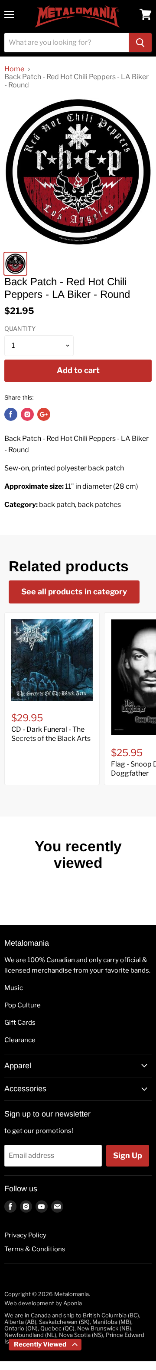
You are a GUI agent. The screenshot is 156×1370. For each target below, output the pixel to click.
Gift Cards (20, 1023)
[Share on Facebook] (10, 414)
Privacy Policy (25, 1235)
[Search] (140, 42)
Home (14, 69)
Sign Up (127, 1155)
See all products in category (74, 591)
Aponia (72, 1303)
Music (13, 988)
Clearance (20, 1040)
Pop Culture (22, 1005)
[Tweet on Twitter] (27, 414)
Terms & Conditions (34, 1249)
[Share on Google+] (43, 414)
